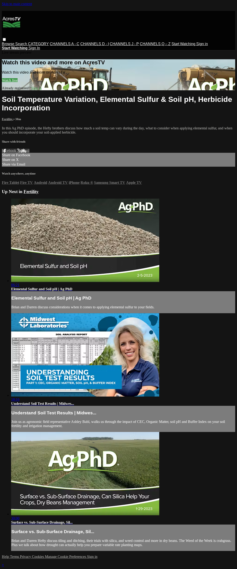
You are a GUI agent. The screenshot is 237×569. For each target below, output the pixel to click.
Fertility (7, 119)
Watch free (10, 80)
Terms (15, 557)
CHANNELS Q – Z (155, 44)
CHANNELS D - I (94, 44)
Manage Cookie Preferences (66, 557)
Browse (8, 44)
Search (21, 44)
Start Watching (184, 44)
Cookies (38, 557)
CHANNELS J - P (124, 44)
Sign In (34, 48)
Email (25, 151)
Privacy (26, 557)
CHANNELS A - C (64, 44)
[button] (4, 39)
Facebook (9, 151)
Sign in (202, 44)
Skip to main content (17, 4)
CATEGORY (38, 44)
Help (6, 557)
